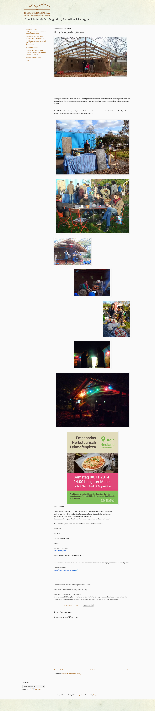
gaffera (81, 695)
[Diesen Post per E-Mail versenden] (84, 605)
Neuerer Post (58, 670)
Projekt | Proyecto (32, 48)
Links (27, 60)
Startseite (93, 670)
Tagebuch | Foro (31, 29)
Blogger (95, 695)
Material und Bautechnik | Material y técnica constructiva (36, 51)
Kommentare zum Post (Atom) (71, 674)
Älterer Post (126, 670)
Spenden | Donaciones (33, 57)
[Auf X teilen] (88, 605)
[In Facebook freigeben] (90, 605)
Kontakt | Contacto (32, 55)
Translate (38, 689)
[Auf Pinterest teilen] (92, 605)
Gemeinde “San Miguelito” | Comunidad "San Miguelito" (35, 37)
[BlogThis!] (86, 605)
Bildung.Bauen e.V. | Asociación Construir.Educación (36, 33)
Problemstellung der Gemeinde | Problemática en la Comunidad (36, 43)
